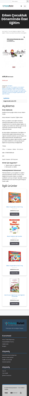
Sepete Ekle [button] (14, 214)
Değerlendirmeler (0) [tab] (9, 101)
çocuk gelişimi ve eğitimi (10, 88)
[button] (24, 37)
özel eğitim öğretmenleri (17, 92)
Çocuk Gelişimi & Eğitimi (15, 31)
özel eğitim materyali (7, 92)
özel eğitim (15, 91)
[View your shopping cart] (21, 6)
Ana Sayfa (5, 31)
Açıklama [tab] (6, 98)
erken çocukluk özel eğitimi (19, 89)
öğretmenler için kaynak (7, 91)
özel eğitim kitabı (22, 91)
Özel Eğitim (10, 85)
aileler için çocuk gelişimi (11, 87)
